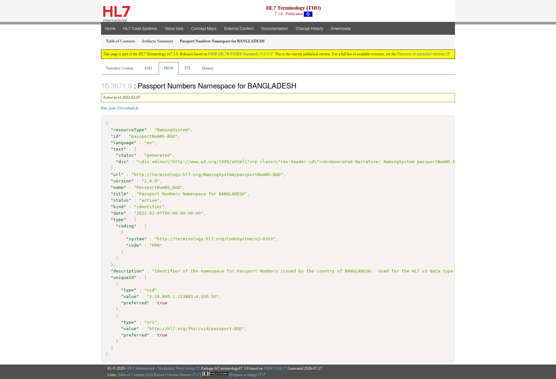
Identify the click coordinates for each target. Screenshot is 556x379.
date (118, 213)
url (117, 174)
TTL (187, 68)
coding (126, 226)
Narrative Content (119, 68)
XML (148, 68)
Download (126, 108)
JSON (168, 68)
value (130, 296)
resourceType (128, 129)
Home (110, 28)
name (118, 187)
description (127, 271)
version (122, 181)
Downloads (341, 28)
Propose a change (244, 375)
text (118, 149)
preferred (135, 302)
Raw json (108, 108)
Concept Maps (204, 28)
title (119, 193)
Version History (179, 375)
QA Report (155, 375)
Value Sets (174, 28)
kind (118, 206)
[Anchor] (299, 85)
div (122, 161)
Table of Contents (131, 375)
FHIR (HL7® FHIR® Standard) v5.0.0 (238, 54)
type (118, 219)
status (126, 155)
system (136, 238)
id (115, 136)
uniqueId (123, 277)
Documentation (274, 28)
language (123, 142)
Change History (309, 28)
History (208, 68)
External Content (239, 28)
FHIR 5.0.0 (273, 368)
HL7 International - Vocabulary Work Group (161, 368)
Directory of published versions (421, 54)
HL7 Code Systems (140, 28)
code (134, 245)
